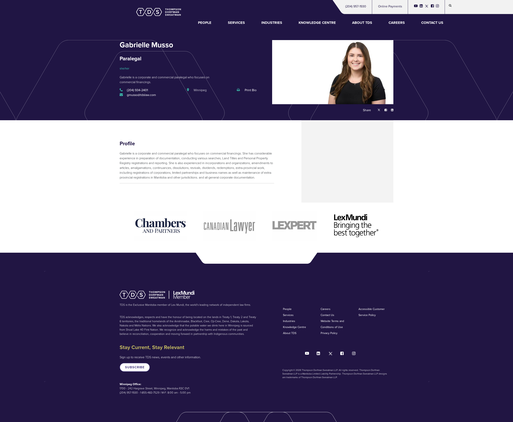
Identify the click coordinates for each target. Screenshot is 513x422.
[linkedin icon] (421, 7)
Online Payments (390, 6)
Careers (397, 22)
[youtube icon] (416, 7)
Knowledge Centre (317, 22)
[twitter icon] (427, 7)
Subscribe (134, 367)
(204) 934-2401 (137, 90)
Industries (271, 22)
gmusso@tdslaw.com (141, 95)
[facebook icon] (432, 7)
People (204, 22)
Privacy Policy (329, 333)
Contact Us (432, 22)
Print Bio (250, 90)
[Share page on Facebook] (384, 110)
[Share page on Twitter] (379, 110)
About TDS (362, 22)
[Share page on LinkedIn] (390, 110)
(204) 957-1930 (355, 6)
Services (236, 22)
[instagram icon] (437, 7)
